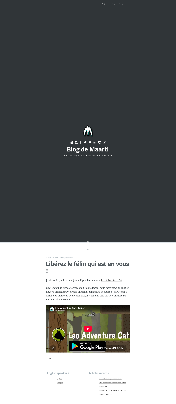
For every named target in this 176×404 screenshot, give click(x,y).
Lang (121, 4)
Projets (104, 4)
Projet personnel (66, 257)
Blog (113, 4)
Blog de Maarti (88, 149)
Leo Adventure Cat (111, 280)
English (59, 379)
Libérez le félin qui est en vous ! (87, 267)
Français (60, 383)
